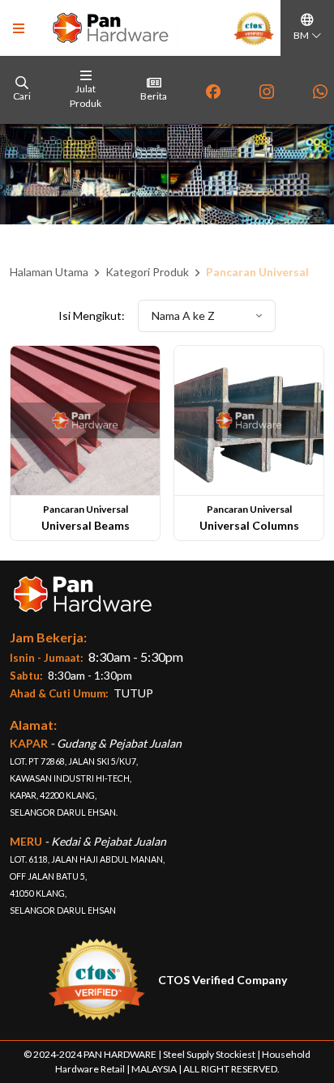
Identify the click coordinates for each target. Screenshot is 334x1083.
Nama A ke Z (184, 315)
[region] (167, 90)
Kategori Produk (147, 272)
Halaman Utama (49, 272)
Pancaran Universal (257, 272)
